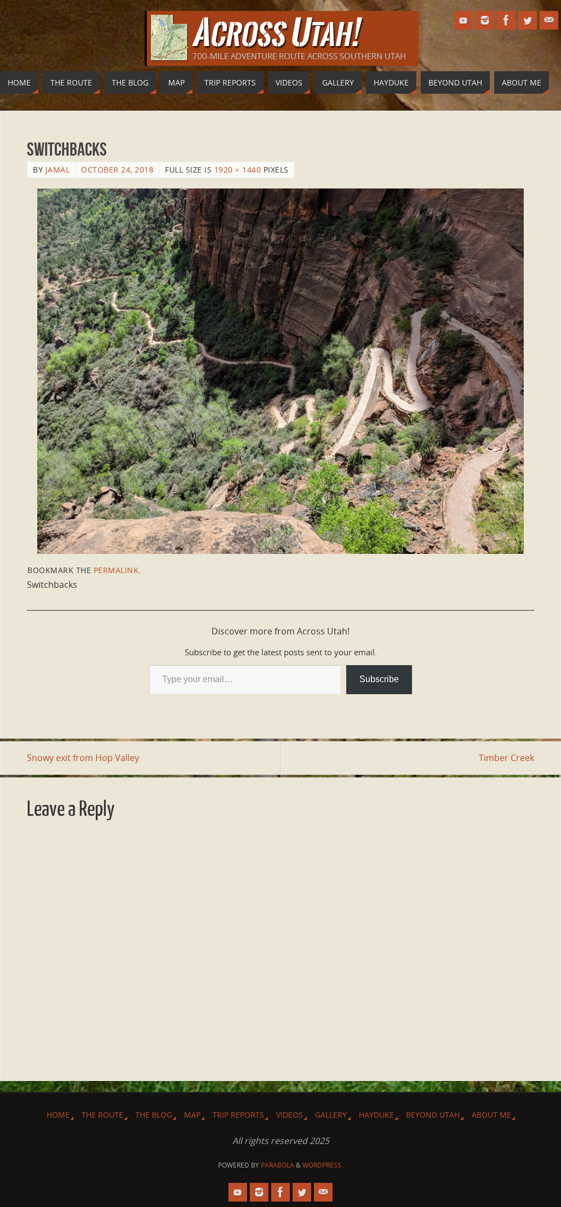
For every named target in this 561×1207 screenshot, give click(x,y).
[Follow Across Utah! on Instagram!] (485, 20)
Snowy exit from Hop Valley (83, 758)
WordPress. (322, 1165)
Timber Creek (506, 758)
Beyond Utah (433, 1114)
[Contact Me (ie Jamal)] (549, 20)
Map (192, 1114)
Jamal (57, 169)
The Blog (153, 1114)
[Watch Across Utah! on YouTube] (463, 20)
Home (58, 1114)
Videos (289, 1114)
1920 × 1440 (237, 169)
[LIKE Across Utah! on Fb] (506, 20)
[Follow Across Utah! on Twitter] (527, 20)
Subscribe (379, 679)
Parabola (277, 1165)
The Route (102, 1114)
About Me (491, 1114)
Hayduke (376, 1114)
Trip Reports (238, 1114)
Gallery (331, 1114)
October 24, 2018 (117, 169)
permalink (116, 570)
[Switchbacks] (280, 371)
